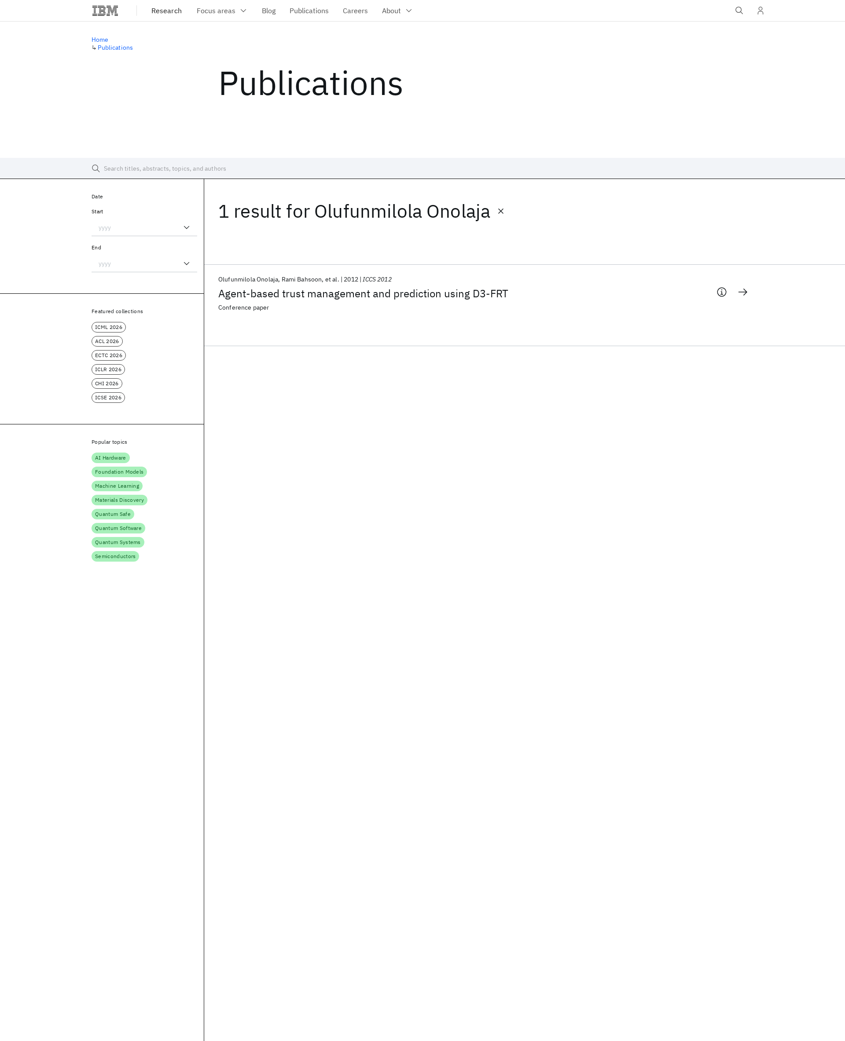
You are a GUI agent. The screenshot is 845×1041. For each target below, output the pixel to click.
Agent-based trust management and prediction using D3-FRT (363, 293)
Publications (115, 47)
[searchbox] (422, 168)
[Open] (186, 227)
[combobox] (144, 227)
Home (100, 40)
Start (97, 211)
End (96, 247)
